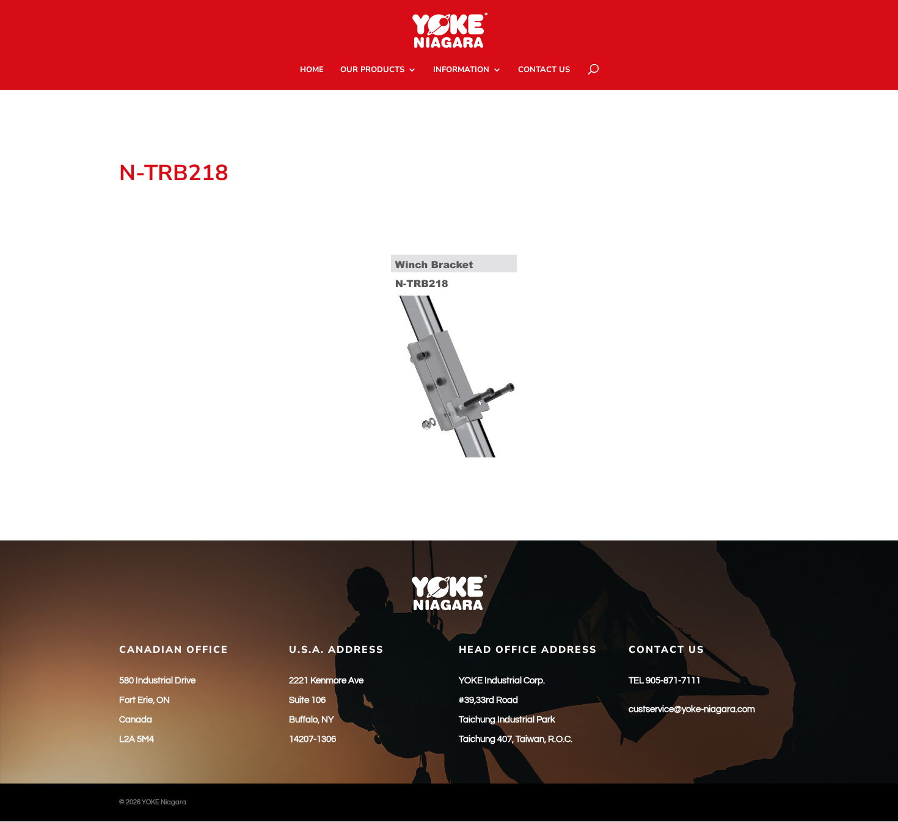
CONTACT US (544, 70)
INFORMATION (461, 70)
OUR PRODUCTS (372, 70)
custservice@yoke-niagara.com (692, 709)
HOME (312, 70)
